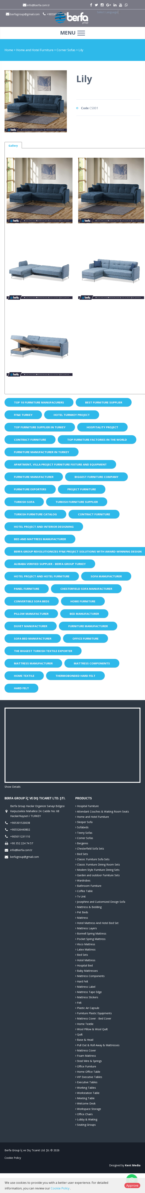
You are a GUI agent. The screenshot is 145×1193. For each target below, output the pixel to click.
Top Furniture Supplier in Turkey (40, 427)
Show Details (13, 786)
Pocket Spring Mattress (91, 939)
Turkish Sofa (24, 502)
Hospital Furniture (87, 806)
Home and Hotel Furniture (35, 50)
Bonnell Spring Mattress (91, 933)
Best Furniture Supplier (103, 402)
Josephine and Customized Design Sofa (100, 901)
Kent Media (132, 1165)
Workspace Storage (88, 1109)
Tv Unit (81, 896)
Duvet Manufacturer (30, 626)
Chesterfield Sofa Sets (90, 848)
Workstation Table (87, 1093)
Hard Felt (21, 688)
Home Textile (24, 676)
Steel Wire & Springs (89, 1061)
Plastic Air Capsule (87, 1008)
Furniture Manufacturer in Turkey (41, 452)
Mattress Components (92, 663)
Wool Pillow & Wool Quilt (92, 1029)
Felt (79, 1002)
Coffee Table (84, 891)
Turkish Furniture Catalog (35, 514)
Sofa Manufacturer (106, 576)
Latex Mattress (86, 949)
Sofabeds (82, 827)
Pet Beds (82, 912)
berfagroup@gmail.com (24, 857)
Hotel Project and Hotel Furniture (41, 576)
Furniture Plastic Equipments (94, 1013)
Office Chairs (84, 1114)
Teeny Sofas (84, 832)
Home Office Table (88, 1071)
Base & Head (84, 1039)
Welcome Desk (86, 1103)
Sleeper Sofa (84, 822)
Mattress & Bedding (89, 907)
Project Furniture (81, 489)
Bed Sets (82, 854)
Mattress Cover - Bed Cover (93, 1018)
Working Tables (86, 1087)
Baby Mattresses (87, 970)
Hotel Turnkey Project (72, 415)
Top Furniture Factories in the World (97, 439)
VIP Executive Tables (89, 1077)
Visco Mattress (85, 944)
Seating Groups (86, 1124)
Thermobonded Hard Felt (75, 676)
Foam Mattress (86, 1055)
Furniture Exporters (30, 489)
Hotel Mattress (85, 960)
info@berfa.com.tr (38, 5)
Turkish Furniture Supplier (77, 502)
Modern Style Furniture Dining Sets (98, 870)
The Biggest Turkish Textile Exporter (43, 651)
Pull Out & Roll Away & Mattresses (98, 1045)
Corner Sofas (66, 50)
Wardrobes (83, 880)
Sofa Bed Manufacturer (32, 638)
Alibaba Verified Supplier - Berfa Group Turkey (50, 564)
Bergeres (82, 843)
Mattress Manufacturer (33, 663)
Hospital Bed (84, 965)
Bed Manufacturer (84, 613)
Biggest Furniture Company (96, 477)
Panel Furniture (26, 588)
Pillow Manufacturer (31, 613)
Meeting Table (85, 1098)
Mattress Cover (86, 1050)
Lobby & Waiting (86, 1119)
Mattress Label (85, 986)
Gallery (13, 145)
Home (9, 50)
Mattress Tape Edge (89, 992)
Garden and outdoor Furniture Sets (98, 875)
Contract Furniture (30, 439)
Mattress (82, 917)
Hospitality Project (102, 427)
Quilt (79, 1034)
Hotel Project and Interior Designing (44, 526)
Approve (132, 1185)
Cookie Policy (13, 1158)
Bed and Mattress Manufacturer (40, 539)
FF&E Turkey (23, 415)
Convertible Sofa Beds (31, 601)
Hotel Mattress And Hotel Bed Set (97, 923)
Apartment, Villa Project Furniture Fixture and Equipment (60, 464)
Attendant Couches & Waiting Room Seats (102, 811)
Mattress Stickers (87, 997)
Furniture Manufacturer (33, 477)
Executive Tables (86, 1082)
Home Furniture (82, 601)
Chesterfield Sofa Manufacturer (86, 588)
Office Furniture (85, 638)
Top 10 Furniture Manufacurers (39, 402)
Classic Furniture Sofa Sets (93, 859)
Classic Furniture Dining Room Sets (98, 864)
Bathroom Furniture (88, 886)
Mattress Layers (86, 928)
